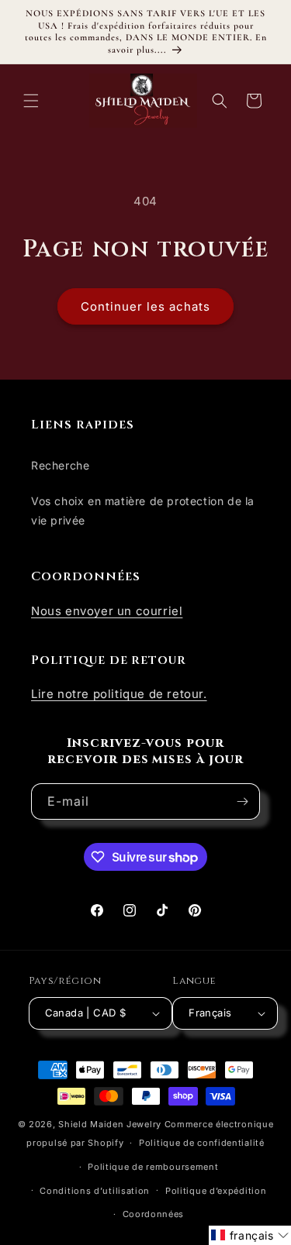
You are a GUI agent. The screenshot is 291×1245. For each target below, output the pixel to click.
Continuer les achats (145, 306)
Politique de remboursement (153, 1166)
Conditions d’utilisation (95, 1190)
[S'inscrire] (242, 801)
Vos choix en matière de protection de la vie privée (143, 510)
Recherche (60, 465)
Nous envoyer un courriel (106, 611)
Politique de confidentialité (202, 1142)
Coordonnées (154, 1214)
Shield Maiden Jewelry (109, 1124)
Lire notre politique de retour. (119, 693)
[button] (31, 101)
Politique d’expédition (215, 1190)
